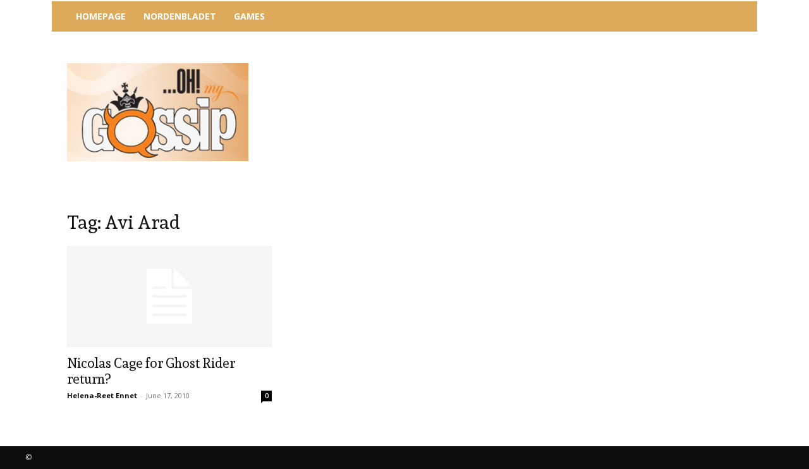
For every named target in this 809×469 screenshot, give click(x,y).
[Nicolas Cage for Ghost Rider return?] (169, 296)
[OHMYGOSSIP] (157, 112)
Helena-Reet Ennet (102, 395)
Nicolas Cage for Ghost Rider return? (151, 371)
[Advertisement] (509, 66)
